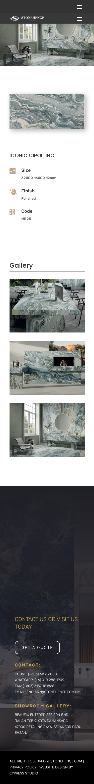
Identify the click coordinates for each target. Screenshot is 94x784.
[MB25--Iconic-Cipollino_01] (47, 331)
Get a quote (37, 647)
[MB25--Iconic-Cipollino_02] (47, 393)
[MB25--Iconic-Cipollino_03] (47, 455)
